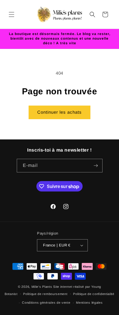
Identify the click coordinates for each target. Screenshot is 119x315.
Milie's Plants (41, 286)
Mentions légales (89, 302)
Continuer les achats (59, 112)
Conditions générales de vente (46, 302)
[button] (11, 14)
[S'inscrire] (96, 165)
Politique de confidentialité (93, 294)
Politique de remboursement (45, 294)
